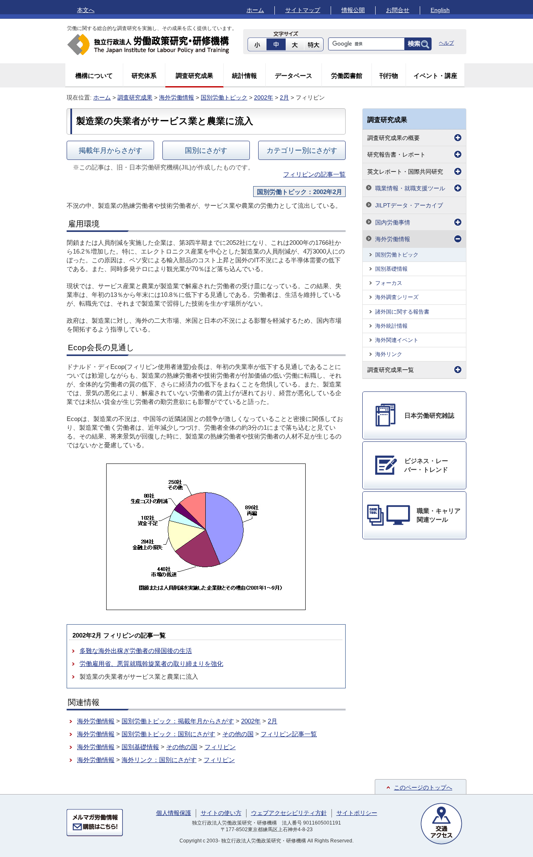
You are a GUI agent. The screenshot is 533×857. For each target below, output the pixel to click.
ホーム (255, 10)
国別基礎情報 (140, 746)
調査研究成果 (194, 75)
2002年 (263, 97)
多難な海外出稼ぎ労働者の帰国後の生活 (136, 650)
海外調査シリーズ (396, 297)
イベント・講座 (435, 75)
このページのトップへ (423, 787)
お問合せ (397, 10)
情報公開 (353, 10)
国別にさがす (206, 150)
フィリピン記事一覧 (289, 733)
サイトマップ (302, 10)
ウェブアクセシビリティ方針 (289, 813)
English (440, 10)
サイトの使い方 (221, 813)
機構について (94, 75)
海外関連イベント (396, 340)
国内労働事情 (392, 222)
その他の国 (238, 733)
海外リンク (388, 354)
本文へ (86, 10)
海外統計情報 (391, 326)
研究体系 (144, 75)
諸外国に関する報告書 (402, 312)
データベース (293, 75)
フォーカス (388, 283)
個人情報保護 (173, 813)
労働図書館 (346, 75)
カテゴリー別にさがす (301, 150)
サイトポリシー (356, 813)
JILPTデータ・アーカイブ (409, 205)
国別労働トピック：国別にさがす (168, 733)
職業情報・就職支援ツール (410, 188)
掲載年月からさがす (110, 150)
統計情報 (244, 75)
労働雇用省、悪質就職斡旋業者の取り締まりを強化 (151, 663)
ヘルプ (446, 43)
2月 (284, 97)
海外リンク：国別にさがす (159, 759)
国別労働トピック (224, 97)
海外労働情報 (176, 97)
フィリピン (220, 746)
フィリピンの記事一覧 (314, 174)
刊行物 (388, 75)
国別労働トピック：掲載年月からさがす (178, 721)
